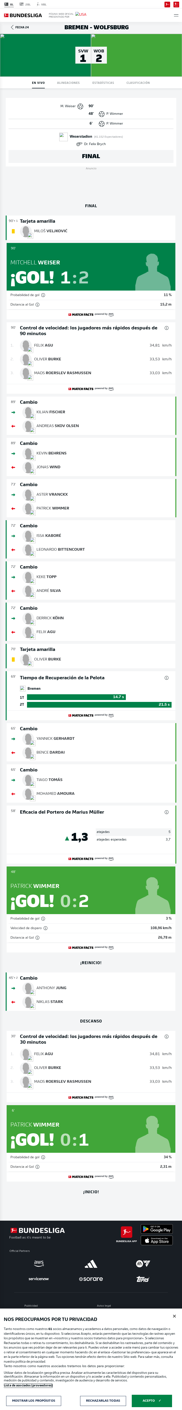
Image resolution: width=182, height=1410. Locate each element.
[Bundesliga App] (167, 4)
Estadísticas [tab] (103, 83)
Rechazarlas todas (103, 1400)
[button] (176, 15)
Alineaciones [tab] (68, 83)
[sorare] (91, 1279)
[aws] (39, 1263)
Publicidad (31, 1305)
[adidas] (91, 1264)
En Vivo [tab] (38, 83)
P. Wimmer (114, 114)
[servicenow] (39, 1279)
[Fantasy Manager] (176, 4)
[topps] (143, 1279)
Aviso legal (104, 1305)
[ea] (143, 1264)
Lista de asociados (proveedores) (28, 1385)
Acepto (149, 1400)
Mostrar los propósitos (33, 1400)
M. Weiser (68, 106)
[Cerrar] (174, 1316)
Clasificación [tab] (138, 83)
